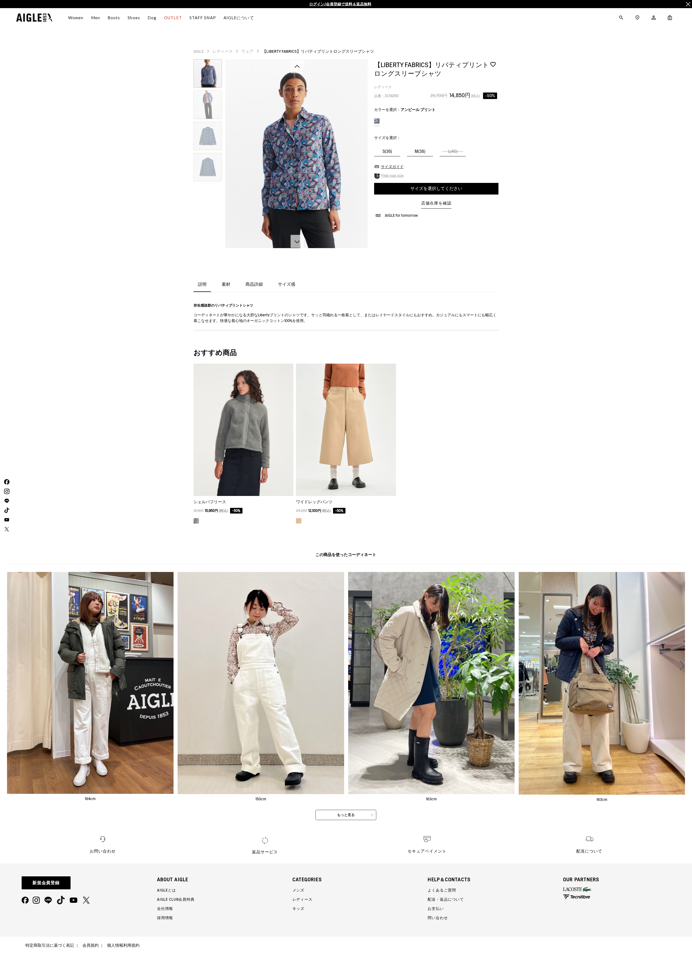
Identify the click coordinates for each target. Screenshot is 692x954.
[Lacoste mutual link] (627, 889)
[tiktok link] (6, 510)
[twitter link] (6, 529)
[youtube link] (6, 519)
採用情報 (165, 918)
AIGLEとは (166, 890)
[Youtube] (73, 900)
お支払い (436, 908)
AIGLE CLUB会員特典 (176, 899)
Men (95, 17)
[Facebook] (25, 900)
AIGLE (199, 51)
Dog (152, 17)
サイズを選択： (387, 138)
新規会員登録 (46, 882)
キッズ (298, 908)
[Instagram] (36, 900)
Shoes (134, 17)
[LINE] (48, 900)
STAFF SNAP (202, 17)
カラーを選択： (404, 109)
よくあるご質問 (442, 890)
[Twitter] (86, 900)
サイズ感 (286, 284)
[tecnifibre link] (627, 897)
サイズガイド (392, 167)
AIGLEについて (239, 17)
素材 (226, 284)
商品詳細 (254, 284)
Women (76, 17)
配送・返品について (446, 899)
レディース (222, 51)
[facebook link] (6, 481)
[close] (688, 4)
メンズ (298, 890)
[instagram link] (6, 491)
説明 (202, 284)
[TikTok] (60, 900)
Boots (114, 17)
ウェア (247, 51)
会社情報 (165, 908)
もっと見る (346, 815)
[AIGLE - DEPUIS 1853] (34, 18)
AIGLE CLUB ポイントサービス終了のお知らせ (340, 4)
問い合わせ (438, 918)
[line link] (6, 500)
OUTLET (173, 17)
